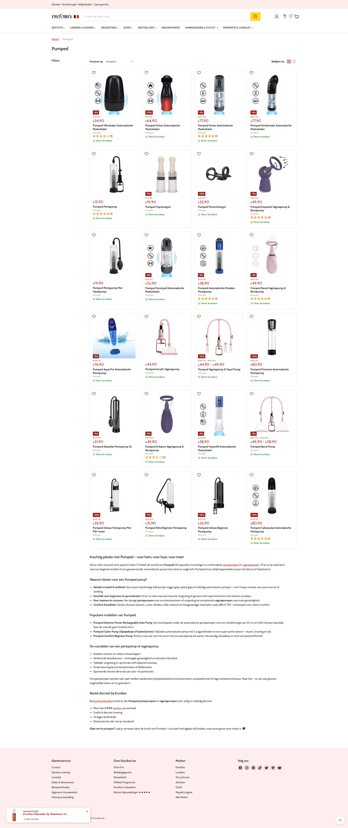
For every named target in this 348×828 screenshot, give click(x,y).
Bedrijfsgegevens (123, 772)
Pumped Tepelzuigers (158, 207)
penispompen (231, 565)
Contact (56, 767)
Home (55, 39)
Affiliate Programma (124, 782)
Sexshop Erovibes (103, 701)
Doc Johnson (183, 777)
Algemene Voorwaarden (64, 792)
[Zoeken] (255, 16)
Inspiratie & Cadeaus (236, 27)
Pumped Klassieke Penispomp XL (112, 446)
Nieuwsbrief (120, 777)
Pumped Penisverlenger (212, 207)
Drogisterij (109, 27)
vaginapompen (251, 565)
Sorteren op (96, 61)
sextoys (117, 708)
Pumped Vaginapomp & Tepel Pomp (219, 369)
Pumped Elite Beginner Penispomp (166, 528)
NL (284, 15)
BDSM (127, 27)
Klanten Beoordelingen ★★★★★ (132, 792)
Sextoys (57, 27)
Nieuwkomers (170, 27)
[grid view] (288, 61)
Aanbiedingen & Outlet (200, 27)
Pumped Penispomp (105, 206)
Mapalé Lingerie (184, 792)
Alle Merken (182, 797)
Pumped (97, 132)
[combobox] (166, 16)
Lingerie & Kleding (82, 27)
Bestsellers (146, 27)
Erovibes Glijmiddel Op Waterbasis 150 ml (46, 814)
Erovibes (180, 767)
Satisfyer (180, 782)
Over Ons (119, 767)
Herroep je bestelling (63, 797)
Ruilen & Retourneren (63, 782)
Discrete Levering (61, 772)
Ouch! (179, 787)
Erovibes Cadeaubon (125, 787)
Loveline (180, 772)
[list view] (294, 61)
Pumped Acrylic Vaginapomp (162, 369)
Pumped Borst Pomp (262, 446)
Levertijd (56, 777)
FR (284, 18)
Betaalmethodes (60, 787)
